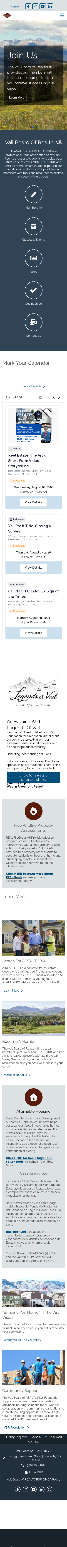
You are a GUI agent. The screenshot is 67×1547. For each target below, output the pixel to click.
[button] (4, 75)
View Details (33, 502)
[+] (36, 474)
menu (62, 15)
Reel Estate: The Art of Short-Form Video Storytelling (28, 460)
